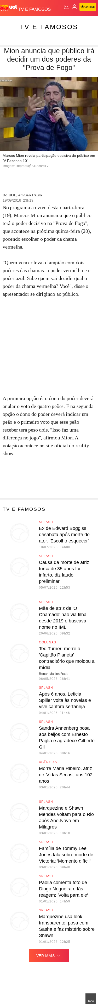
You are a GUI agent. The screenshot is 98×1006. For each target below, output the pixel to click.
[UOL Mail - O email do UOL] (67, 7)
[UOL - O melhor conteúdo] (9, 8)
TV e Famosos (49, 26)
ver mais (45, 956)
